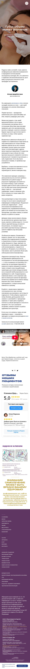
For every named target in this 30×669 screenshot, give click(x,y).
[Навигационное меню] (2, 2)
